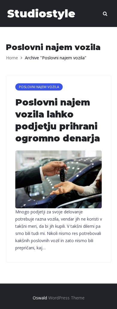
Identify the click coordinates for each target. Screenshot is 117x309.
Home (12, 58)
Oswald (40, 298)
